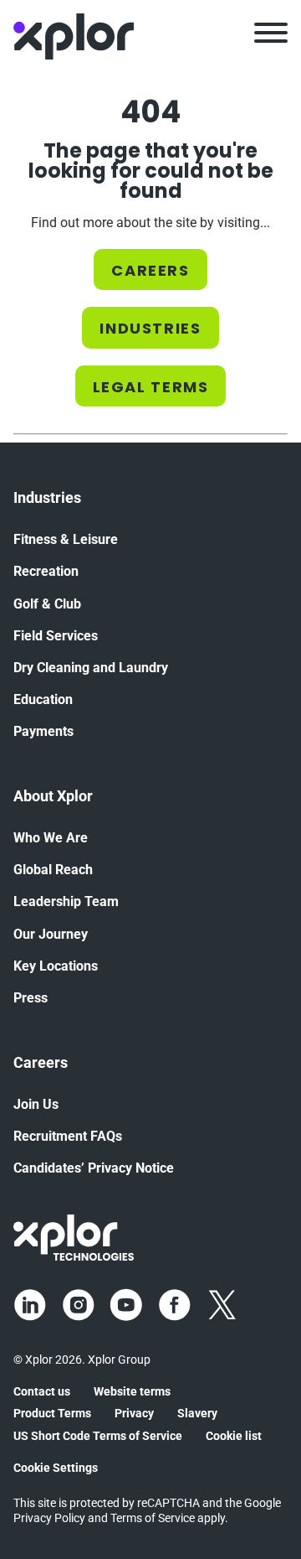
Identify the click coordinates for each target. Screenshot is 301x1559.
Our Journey (50, 934)
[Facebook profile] (174, 1305)
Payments (43, 731)
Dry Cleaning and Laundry (90, 668)
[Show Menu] (271, 35)
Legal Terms (151, 386)
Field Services (55, 636)
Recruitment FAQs (67, 1136)
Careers (150, 270)
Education (43, 699)
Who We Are (50, 838)
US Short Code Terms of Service (97, 1435)
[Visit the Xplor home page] (73, 1236)
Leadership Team (66, 901)
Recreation (46, 571)
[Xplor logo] (73, 35)
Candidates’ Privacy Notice (93, 1168)
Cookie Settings (55, 1467)
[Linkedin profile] (30, 1305)
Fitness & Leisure (65, 539)
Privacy (134, 1413)
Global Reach (53, 870)
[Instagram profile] (78, 1305)
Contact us (41, 1391)
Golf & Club (47, 604)
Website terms (132, 1391)
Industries (150, 328)
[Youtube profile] (126, 1305)
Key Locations (55, 966)
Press (30, 998)
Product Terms (52, 1413)
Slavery (197, 1413)
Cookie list (234, 1435)
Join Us (36, 1104)
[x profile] (222, 1305)
